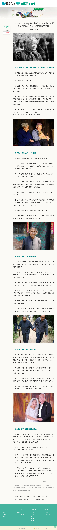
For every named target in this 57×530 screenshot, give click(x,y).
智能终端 (18, 512)
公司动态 (32, 512)
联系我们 (46, 512)
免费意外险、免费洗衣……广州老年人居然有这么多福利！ (32, 497)
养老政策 (7, 30)
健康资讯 (32, 520)
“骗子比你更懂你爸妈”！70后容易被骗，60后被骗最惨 (31, 499)
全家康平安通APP (20, 514)
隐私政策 (4, 516)
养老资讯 (7, 32)
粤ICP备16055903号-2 (30, 528)
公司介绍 (4, 512)
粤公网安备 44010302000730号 (41, 528)
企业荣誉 (4, 514)
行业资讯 (32, 518)
